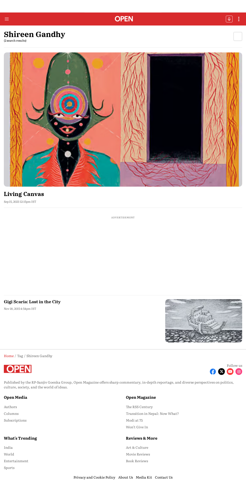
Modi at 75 (134, 420)
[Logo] (123, 19)
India (8, 447)
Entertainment (16, 460)
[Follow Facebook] (212, 371)
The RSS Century (139, 406)
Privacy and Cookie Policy (94, 477)
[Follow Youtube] (230, 371)
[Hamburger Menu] (7, 19)
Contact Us (163, 477)
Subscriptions (15, 420)
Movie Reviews (138, 454)
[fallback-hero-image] (123, 119)
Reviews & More (141, 438)
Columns (11, 413)
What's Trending (20, 438)
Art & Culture (137, 447)
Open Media (15, 397)
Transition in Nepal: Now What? (152, 413)
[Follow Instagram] (238, 371)
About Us (125, 477)
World (9, 454)
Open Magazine (141, 397)
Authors (10, 406)
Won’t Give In (137, 426)
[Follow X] (221, 371)
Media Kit (144, 477)
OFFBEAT (229, 19)
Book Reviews (137, 460)
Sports (9, 467)
